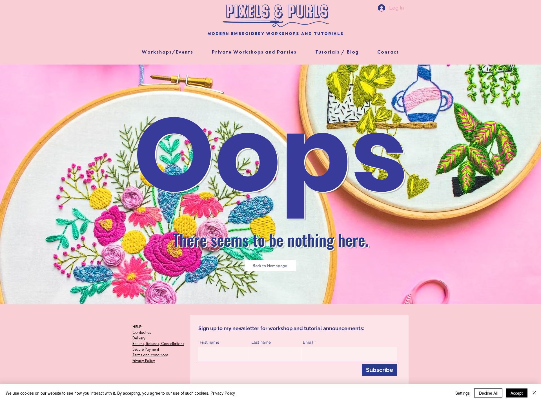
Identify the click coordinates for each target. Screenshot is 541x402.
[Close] (534, 392)
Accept (517, 393)
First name (209, 342)
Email (308, 342)
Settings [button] (462, 393)
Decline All (488, 393)
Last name (261, 342)
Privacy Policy (222, 393)
